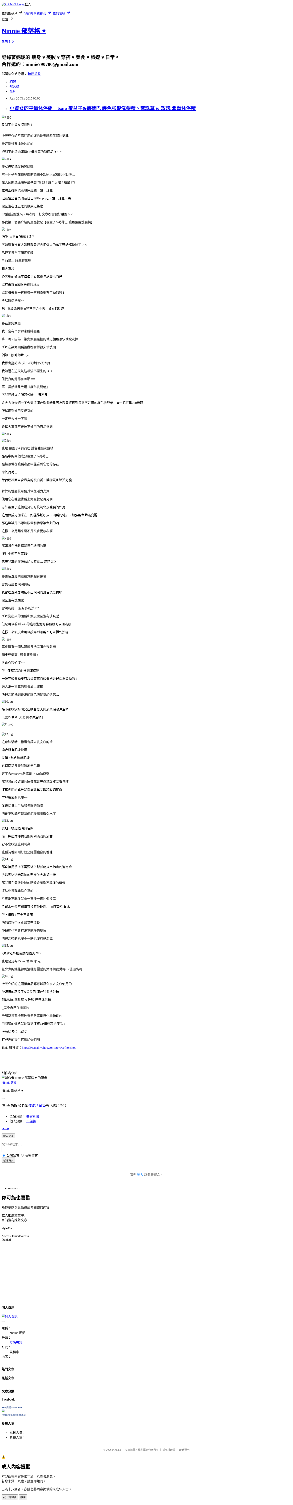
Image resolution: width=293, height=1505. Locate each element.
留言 (42, 1105)
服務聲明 (184, 1449)
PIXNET (116, 1449)
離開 (23, 1497)
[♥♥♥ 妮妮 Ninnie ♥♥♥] (3, 1411)
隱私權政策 (168, 1449)
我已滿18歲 (9, 1497)
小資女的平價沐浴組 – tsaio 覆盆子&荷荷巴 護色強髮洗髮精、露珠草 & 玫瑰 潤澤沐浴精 (103, 108)
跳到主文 (8, 42)
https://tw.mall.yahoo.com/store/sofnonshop (49, 1047)
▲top (5, 1128)
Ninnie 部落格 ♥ (24, 30)
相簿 (13, 82)
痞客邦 (33, 1105)
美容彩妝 (32, 1116)
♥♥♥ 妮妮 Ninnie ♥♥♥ (12, 1407)
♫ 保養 (31, 1121)
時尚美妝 (34, 74)
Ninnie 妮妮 (9, 1082)
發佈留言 (8, 1160)
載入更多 (8, 1135)
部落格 (14, 86)
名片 (13, 91)
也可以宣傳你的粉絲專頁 (14, 1415)
